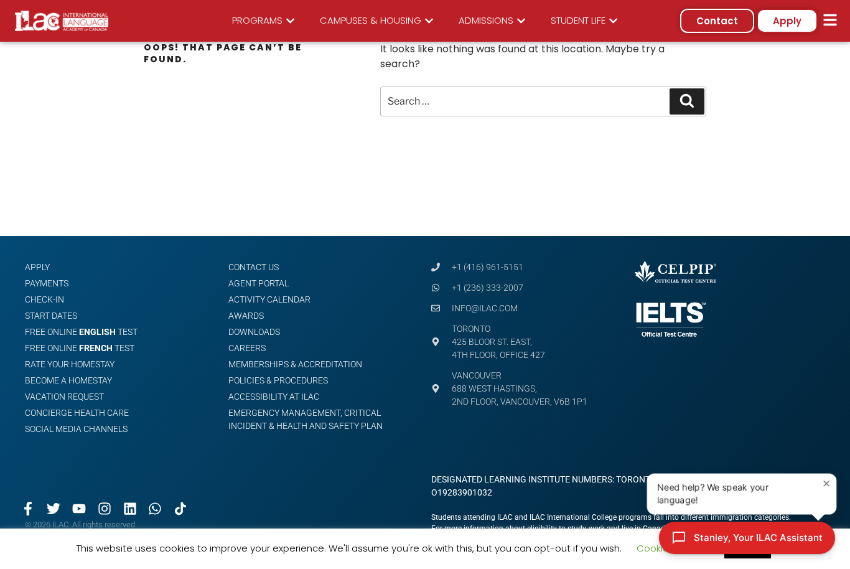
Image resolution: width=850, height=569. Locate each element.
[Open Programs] (290, 21)
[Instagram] (104, 509)
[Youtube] (79, 509)
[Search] (687, 101)
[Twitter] (53, 509)
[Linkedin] (129, 509)
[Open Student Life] (613, 21)
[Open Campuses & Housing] (429, 21)
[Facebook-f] (28, 509)
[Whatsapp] (155, 509)
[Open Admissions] (521, 21)
